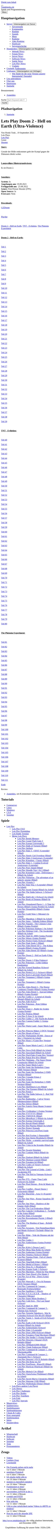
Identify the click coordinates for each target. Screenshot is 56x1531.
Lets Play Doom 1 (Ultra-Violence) (32, 960)
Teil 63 (4, 545)
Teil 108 (4, 766)
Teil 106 (4, 757)
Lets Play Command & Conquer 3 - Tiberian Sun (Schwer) (32, 1309)
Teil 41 (4, 444)
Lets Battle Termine (20, 834)
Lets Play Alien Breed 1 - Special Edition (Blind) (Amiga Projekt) (35, 993)
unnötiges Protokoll (15, 1472)
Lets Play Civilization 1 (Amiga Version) (34, 1111)
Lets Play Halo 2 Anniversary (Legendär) (35, 858)
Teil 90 (4, 683)
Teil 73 (4, 591)
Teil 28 (4, 371)
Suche (3, 100)
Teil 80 (4, 624)
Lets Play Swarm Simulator (29, 1150)
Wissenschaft (12, 1434)
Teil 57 (4, 518)
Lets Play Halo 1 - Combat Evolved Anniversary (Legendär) (32, 864)
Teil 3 (3, 256)
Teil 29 (4, 375)
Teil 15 (4, 311)
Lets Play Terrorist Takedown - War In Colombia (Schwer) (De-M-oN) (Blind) (34, 1314)
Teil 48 (4, 476)
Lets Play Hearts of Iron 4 (28, 1033)
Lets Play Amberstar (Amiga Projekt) (33, 1252)
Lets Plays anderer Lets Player (25, 1386)
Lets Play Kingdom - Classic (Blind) (33, 860)
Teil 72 (4, 587)
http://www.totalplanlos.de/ (14, 1520)
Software (10, 1439)
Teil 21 (4, 339)
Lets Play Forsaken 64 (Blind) (30, 1162)
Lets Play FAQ (18, 829)
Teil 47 (4, 472)
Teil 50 (4, 486)
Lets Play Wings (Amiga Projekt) (31, 938)
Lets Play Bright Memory (28, 838)
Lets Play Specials (20, 1401)
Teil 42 (4, 449)
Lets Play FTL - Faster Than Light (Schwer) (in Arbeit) (32, 1180)
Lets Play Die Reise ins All (29, 1362)
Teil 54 (4, 504)
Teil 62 (4, 541)
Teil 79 (4, 619)
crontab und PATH (15, 1496)
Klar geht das (12, 1501)
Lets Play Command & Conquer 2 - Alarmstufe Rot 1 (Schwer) (32, 1355)
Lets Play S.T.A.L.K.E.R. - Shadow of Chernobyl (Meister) (34, 1295)
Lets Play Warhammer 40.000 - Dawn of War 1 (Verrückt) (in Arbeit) (34, 1037)
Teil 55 (4, 509)
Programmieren (13, 1446)
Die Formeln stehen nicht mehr (20, 1467)
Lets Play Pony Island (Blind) (30, 868)
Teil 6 (3, 270)
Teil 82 (4, 647)
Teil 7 (3, 274)
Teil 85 (4, 660)
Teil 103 (4, 743)
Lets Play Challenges (21, 1391)
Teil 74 (4, 596)
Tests (9, 1444)
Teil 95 (4, 706)
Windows (11, 810)
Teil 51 (4, 490)
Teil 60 (4, 532)
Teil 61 (4, 536)
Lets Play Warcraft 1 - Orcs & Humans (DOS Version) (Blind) (34, 1282)
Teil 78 (4, 614)
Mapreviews (12, 1403)
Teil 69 (4, 573)
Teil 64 (4, 550)
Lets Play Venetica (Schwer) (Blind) (32, 1255)
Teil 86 (4, 665)
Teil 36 (4, 408)
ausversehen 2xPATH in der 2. (20, 1491)
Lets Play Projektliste (21, 831)
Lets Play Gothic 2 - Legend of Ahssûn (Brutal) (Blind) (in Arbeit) (34, 998)
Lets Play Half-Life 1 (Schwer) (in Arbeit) (35, 897)
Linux (9, 807)
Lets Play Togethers (20, 1396)
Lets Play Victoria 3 (25, 882)
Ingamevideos (12, 1422)
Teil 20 (4, 334)
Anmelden (11, 95)
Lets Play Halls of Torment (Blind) (32, 846)
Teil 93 (4, 697)
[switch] (2, 5)
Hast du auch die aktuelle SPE (19, 1513)
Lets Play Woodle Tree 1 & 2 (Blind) (33, 870)
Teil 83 (4, 651)
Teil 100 (4, 729)
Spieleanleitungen (14, 1410)
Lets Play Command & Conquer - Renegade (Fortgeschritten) (31, 1287)
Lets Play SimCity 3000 (27, 1306)
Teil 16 (4, 316)
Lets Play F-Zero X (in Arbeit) (30, 1016)
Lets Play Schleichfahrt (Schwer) (31, 1328)
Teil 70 (4, 578)
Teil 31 (4, 385)
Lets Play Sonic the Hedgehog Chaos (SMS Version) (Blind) (33, 1068)
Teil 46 (4, 467)
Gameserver (12, 805)
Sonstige (10, 815)
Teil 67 (4, 564)
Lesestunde (11, 1463)
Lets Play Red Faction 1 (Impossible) (33, 1135)
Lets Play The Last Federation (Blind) (33, 1208)
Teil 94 (4, 702)
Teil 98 (4, 720)
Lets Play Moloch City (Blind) (30, 1371)
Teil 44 (4, 458)
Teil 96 (4, 711)
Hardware (11, 1436)
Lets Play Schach (24, 1079)
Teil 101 (4, 734)
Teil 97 (4, 716)
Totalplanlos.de (7, 7)
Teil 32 (4, 389)
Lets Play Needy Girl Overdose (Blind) (34, 855)
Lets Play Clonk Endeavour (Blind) (32, 1347)
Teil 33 (4, 394)
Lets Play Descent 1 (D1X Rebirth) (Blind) (35, 1359)
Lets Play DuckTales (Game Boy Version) (35, 1055)
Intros (9, 1420)
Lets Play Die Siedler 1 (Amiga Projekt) (34, 1337)
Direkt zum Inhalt (8, 2)
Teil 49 (4, 481)
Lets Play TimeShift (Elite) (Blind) (32, 1262)
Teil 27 (4, 366)
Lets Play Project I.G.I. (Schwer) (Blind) (34, 972)
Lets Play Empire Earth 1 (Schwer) (32, 1269)
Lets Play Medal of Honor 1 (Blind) (32, 1264)
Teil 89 (4, 679)
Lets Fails (16, 1398)
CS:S (9, 812)
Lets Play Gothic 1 (25, 1240)
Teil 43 (4, 454)
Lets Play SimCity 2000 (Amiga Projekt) (34, 936)
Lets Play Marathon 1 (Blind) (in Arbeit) (34, 919)
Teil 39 (4, 421)
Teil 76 (4, 605)
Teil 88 (4, 674)
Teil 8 (3, 279)
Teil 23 (4, 348)
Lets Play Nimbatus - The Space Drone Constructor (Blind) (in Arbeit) (34, 1061)
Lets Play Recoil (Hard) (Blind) (30, 1123)
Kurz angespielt (13, 1415)
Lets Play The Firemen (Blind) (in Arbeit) (35, 1089)
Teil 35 (4, 403)
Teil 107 (4, 761)
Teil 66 (4, 559)
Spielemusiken (13, 1418)
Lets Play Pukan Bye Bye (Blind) (31, 1057)
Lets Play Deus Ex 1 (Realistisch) (31, 1267)
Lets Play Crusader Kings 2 (29, 1077)
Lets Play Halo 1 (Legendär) (29, 1330)
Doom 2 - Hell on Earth (11, 226)
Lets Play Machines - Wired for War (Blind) (36, 1272)
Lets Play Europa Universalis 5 (30, 843)
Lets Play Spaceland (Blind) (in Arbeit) (34, 1053)
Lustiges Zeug (13, 1460)
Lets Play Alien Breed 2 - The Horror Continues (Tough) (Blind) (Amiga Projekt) (36, 988)
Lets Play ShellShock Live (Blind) (32, 1087)
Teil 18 (4, 325)
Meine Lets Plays (19, 836)
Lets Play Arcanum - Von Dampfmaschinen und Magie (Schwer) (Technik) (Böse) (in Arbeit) (36, 1230)
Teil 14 (4, 306)
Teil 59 (4, 527)
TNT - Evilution (30, 226)
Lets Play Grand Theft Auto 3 (30, 841)
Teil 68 (4, 568)
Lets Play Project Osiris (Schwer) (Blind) (35, 941)
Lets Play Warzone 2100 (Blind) (31, 1381)
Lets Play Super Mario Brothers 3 (31, 1298)
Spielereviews (12, 1405)
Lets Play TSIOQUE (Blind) (29, 1116)
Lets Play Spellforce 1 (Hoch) (30, 1291)
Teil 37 (4, 412)
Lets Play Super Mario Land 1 (30, 1065)
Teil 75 (4, 601)
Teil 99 (4, 725)
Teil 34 (4, 398)
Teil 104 (4, 748)
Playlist (4, 217)
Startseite (10, 114)
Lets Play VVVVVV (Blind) (29, 1113)
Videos (10, 1458)
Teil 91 (4, 688)
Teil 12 (4, 297)
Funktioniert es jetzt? (15, 1487)
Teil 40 (4, 440)
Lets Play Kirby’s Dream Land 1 (31, 1247)
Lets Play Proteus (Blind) (28, 1014)
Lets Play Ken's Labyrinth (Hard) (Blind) (35, 975)
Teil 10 (4, 288)
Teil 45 (4, 463)
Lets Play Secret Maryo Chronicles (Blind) (35, 1379)
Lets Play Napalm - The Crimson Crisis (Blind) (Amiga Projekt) (34, 925)
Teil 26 (4, 362)
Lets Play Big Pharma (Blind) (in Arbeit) (34, 1126)
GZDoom (5, 207)
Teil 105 (4, 752)
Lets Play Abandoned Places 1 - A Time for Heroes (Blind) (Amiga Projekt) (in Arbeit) (36, 905)
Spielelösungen (13, 1408)
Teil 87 (4, 670)
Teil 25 (4, 357)
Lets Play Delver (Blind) (27, 1104)
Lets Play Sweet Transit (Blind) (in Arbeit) (35, 890)
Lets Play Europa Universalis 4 (30, 1121)
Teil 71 (4, 582)
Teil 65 (4, 555)
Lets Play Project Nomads (28, 1128)
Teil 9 (3, 283)
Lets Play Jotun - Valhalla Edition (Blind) (35, 921)
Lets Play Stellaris (25, 848)
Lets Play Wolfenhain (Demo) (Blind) (33, 1384)
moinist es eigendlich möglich (19, 1482)
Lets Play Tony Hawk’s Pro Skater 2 (33, 1274)
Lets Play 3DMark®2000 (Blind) (31, 1345)
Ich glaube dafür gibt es (17, 1477)
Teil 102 (4, 739)
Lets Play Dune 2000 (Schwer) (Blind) (34, 1332)
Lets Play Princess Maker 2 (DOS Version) (35, 1031)
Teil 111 (4, 780)
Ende (3, 784)
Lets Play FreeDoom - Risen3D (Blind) (34, 1364)
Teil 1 (3, 247)
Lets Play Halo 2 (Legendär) (29, 1216)
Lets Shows (17, 1388)
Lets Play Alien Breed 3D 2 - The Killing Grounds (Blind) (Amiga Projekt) (35, 947)
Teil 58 (4, 522)
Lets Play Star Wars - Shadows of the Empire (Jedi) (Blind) (33, 1204)
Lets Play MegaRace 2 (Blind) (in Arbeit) (35, 1118)
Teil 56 (4, 513)
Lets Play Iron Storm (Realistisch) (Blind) (35, 1138)
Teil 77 (4, 610)
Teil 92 (4, 693)
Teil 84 (4, 656)
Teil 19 (4, 329)
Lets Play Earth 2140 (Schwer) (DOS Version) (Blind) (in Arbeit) (33, 1324)
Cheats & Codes (14, 1413)
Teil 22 (4, 343)
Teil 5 (3, 265)
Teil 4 (3, 260)
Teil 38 (4, 417)
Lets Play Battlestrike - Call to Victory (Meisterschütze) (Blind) (33, 1100)
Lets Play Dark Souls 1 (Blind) (30, 943)
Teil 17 (4, 320)
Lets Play (5, 137)
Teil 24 (4, 352)
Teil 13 (4, 302)
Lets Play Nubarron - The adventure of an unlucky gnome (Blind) (35, 878)
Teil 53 (4, 499)
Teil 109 (4, 771)
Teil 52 (4, 495)
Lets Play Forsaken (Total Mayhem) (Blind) (36, 1335)
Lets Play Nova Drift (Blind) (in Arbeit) (34, 1050)
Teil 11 (4, 293)
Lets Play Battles (19, 1393)
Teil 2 (3, 251)
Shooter (4, 142)
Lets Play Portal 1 (25, 1092)
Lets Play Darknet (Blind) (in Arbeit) (33, 1157)
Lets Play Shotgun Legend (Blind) (32, 1160)
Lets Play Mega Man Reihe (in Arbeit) (33, 1250)
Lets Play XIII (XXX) (26, 1001)
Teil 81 (4, 642)
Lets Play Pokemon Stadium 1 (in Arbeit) (35, 928)
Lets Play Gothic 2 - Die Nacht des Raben (35, 1019)
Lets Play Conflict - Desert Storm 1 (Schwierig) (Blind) (32, 1190)
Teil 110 (4, 775)
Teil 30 (4, 380)
